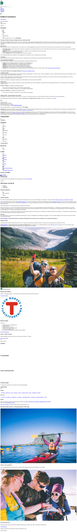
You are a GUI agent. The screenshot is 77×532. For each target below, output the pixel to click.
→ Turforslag (15, 392)
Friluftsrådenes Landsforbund (34, 401)
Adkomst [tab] (4, 185)
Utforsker (2, 8)
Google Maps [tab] (5, 187)
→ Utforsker (2, 392)
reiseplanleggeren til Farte (56, 201)
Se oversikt (2, 469)
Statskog (26, 401)
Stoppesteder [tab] (5, 186)
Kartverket (49, 401)
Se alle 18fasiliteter (4, 143)
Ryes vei (2, 202)
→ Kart (11, 392)
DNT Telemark (3, 19)
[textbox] (5, 6)
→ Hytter (19, 392)
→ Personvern (32, 397)
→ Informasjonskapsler (39, 397)
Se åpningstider (18, 38)
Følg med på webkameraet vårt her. (28, 70)
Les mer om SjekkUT (4, 295)
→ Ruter (29, 392)
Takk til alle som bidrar (4, 404)
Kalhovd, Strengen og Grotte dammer (26, 110)
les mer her (54, 98)
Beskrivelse (3, 120)
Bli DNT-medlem (29, 178)
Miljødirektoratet (42, 401)
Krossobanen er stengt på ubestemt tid (18, 113)
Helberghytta (24, 202)
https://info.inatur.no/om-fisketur (54, 67)
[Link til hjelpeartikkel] (3, 33)
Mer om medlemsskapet (4, 331)
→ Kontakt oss (8, 397)
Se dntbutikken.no (3, 526)
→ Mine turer (7, 392)
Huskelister (2, 10)
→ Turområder (33, 392)
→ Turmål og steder (24, 392)
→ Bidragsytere (13, 397)
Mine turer (2, 9)
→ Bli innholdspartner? (26, 397)
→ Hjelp (45, 397)
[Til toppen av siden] (1, 388)
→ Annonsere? (19, 397)
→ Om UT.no (2, 397)
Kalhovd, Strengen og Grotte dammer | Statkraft (64, 199)
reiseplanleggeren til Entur (20, 201)
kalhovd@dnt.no (4, 175)
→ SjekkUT (38, 392)
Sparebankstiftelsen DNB (10, 402)
